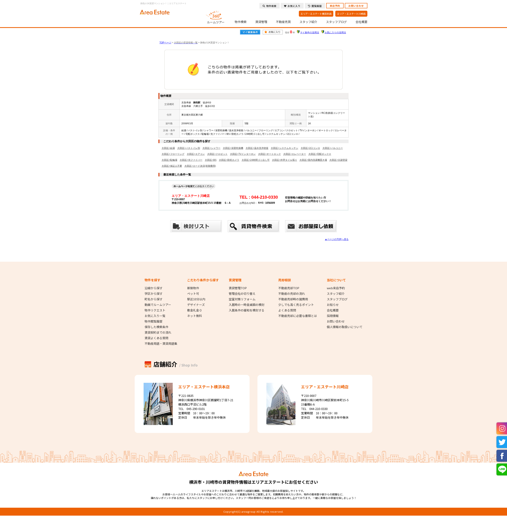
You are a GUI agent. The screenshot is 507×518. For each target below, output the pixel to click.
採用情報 (333, 316)
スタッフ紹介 (308, 22)
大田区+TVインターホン (243, 154)
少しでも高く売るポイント (296, 304)
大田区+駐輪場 (169, 160)
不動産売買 (283, 22)
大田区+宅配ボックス (319, 154)
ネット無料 (194, 316)
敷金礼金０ (194, 310)
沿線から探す (153, 288)
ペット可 (193, 293)
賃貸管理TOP (238, 288)
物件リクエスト (155, 310)
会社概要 (361, 22)
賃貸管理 (261, 22)
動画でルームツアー (158, 304)
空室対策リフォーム (242, 299)
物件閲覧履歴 (153, 321)
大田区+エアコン (196, 154)
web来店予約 (336, 288)
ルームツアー (216, 22)
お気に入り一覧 (155, 316)
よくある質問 (287, 310)
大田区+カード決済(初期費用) (200, 166)
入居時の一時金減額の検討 (246, 304)
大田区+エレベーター (294, 154)
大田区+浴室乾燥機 (233, 148)
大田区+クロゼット (217, 154)
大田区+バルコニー (332, 148)
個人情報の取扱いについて (344, 327)
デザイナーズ (196, 304)
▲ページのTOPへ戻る (337, 239)
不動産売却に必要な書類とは (297, 316)
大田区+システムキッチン (284, 148)
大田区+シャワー (211, 148)
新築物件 (193, 288)
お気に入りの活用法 (335, 32)
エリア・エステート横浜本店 (316, 13)
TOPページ (165, 42)
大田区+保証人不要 (172, 166)
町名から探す (153, 299)
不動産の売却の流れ (291, 293)
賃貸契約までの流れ (158, 332)
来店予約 (335, 5)
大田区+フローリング (173, 154)
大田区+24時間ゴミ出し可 (256, 160)
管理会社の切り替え (242, 293)
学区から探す (153, 293)
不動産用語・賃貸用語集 (161, 343)
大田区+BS (210, 160)
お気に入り (294, 6)
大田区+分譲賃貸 (338, 160)
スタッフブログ (336, 22)
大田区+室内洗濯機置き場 (313, 160)
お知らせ (333, 304)
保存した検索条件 (156, 327)
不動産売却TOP (288, 288)
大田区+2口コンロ (310, 148)
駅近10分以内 (196, 299)
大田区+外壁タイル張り (284, 160)
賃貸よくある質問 (156, 338)
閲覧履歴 (317, 6)
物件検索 (241, 22)
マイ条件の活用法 (309, 32)
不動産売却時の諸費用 (293, 299)
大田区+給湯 (168, 148)
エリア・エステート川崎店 (351, 13)
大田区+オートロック (269, 154)
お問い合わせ (356, 5)
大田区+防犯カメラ (229, 160)
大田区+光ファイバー (191, 160)
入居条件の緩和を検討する (246, 310)
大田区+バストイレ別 (188, 148)
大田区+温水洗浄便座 (257, 148)
